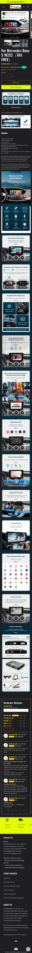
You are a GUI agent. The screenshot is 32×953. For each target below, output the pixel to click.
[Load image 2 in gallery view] (15, 43)
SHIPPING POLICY (9, 882)
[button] (4, 7)
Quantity (3, 72)
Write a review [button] (16, 710)
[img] (13, 734)
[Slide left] (2, 44)
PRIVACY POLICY (9, 890)
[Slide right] (30, 44)
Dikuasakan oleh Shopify (20, 952)
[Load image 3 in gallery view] (24, 43)
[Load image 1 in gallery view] (7, 43)
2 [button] (12, 810)
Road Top (12, 952)
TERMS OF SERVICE (10, 894)
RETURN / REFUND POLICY (12, 886)
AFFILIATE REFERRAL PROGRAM (14, 898)
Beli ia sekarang (16, 87)
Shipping (3, 69)
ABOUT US (7, 878)
